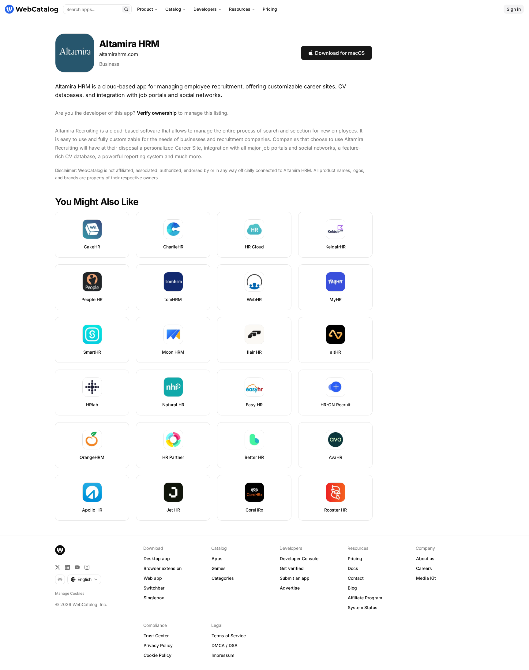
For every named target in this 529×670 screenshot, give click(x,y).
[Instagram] (86, 567)
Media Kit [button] (426, 578)
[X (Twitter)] (57, 567)
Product (145, 9)
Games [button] (219, 568)
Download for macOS (340, 53)
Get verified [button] (292, 568)
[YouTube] (77, 567)
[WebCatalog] (60, 550)
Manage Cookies (69, 593)
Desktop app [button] (157, 558)
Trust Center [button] (156, 635)
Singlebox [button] (154, 597)
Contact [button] (356, 578)
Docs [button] (353, 568)
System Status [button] (362, 607)
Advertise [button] (290, 587)
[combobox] (84, 579)
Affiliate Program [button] (365, 597)
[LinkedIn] (67, 567)
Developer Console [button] (299, 558)
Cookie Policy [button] (157, 655)
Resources (239, 9)
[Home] (31, 9)
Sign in (514, 9)
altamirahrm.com (118, 54)
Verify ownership (157, 113)
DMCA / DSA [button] (225, 645)
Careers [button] (424, 568)
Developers (205, 9)
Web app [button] (153, 578)
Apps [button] (217, 558)
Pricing (270, 9)
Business (109, 64)
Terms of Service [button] (229, 635)
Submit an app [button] (295, 578)
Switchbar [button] (154, 587)
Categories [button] (223, 578)
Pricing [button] (355, 558)
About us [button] (425, 558)
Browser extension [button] (163, 568)
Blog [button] (352, 587)
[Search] (126, 9)
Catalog (173, 9)
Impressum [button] (223, 655)
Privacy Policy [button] (158, 645)
